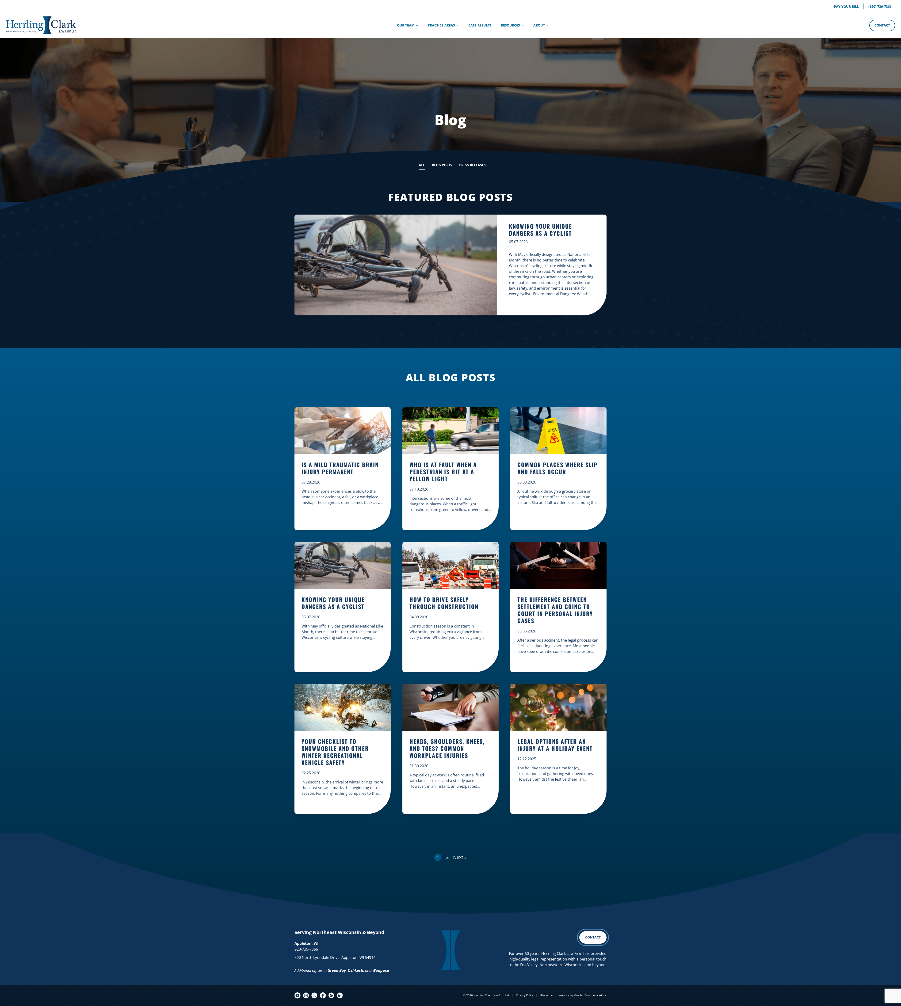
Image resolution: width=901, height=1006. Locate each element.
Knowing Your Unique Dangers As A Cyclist (540, 230)
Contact (882, 25)
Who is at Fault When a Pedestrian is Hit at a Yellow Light (443, 472)
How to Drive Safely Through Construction (443, 603)
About (539, 25)
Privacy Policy (525, 995)
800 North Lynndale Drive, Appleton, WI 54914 (334, 957)
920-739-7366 (306, 949)
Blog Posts (442, 165)
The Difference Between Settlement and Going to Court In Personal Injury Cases (555, 610)
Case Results (480, 25)
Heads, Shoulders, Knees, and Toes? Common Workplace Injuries (447, 749)
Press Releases (472, 165)
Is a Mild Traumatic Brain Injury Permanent (340, 468)
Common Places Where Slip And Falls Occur (557, 468)
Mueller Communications (590, 995)
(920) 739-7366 (880, 6)
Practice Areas (441, 25)
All (422, 165)
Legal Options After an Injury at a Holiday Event (555, 745)
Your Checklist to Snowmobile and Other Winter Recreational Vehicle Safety (335, 752)
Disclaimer (547, 995)
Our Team (405, 25)
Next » (460, 857)
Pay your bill (846, 6)
